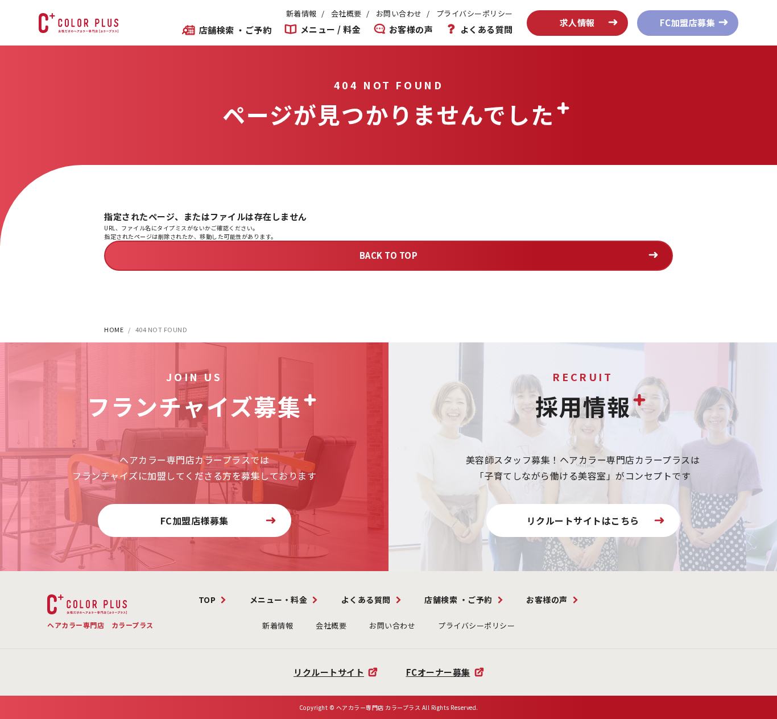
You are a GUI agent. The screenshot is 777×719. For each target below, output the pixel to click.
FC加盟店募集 (688, 22)
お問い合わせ (399, 13)
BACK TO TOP (388, 255)
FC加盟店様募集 (194, 520)
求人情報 (577, 22)
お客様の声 (411, 29)
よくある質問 (486, 29)
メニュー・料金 (279, 599)
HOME (113, 329)
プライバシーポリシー (474, 13)
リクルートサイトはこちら (583, 520)
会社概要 (346, 13)
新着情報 (301, 13)
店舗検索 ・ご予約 (235, 30)
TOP (207, 599)
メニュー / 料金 (330, 29)
